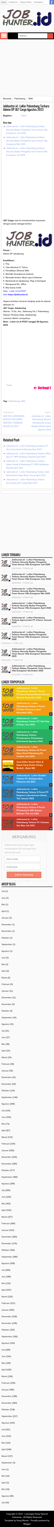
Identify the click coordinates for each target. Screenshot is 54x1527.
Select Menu (4, 35)
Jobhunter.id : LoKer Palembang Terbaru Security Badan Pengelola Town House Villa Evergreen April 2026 (31, 605)
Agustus (5, 951)
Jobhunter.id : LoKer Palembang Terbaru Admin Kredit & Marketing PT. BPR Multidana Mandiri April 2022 (27, 464)
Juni (3, 898)
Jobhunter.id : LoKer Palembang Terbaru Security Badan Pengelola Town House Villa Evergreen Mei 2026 (26, 140)
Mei (3, 904)
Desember (6, 924)
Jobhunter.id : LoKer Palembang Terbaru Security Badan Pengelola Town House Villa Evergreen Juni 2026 (26, 129)
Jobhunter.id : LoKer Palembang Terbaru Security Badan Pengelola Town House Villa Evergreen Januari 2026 (30, 635)
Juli (3, 891)
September (7, 944)
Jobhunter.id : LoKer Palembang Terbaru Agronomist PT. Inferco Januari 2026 (32, 620)
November (6, 931)
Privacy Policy (26, 2)
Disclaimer (38, 2)
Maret (4, 977)
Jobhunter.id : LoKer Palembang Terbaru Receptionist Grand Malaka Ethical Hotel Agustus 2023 (41, 423)
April (4, 911)
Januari (5, 918)
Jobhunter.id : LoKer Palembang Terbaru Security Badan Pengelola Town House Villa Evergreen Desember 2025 (31, 652)
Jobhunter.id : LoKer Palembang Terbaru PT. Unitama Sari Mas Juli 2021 (32, 822)
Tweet (23, 115)
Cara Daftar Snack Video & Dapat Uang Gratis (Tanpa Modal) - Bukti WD (29, 765)
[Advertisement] (27, 68)
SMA (23, 401)
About (3, 2)
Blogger (27, 1524)
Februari (6, 984)
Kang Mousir (23, 1520)
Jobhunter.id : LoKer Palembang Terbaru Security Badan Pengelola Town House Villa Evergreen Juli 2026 (26, 151)
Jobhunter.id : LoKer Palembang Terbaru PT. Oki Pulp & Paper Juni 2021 (32, 721)
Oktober (5, 938)
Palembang (14, 401)
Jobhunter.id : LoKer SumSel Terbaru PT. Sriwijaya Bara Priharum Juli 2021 (31, 778)
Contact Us (13, 2)
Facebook (52, 2)
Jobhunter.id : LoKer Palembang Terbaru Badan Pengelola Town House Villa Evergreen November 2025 (31, 668)
